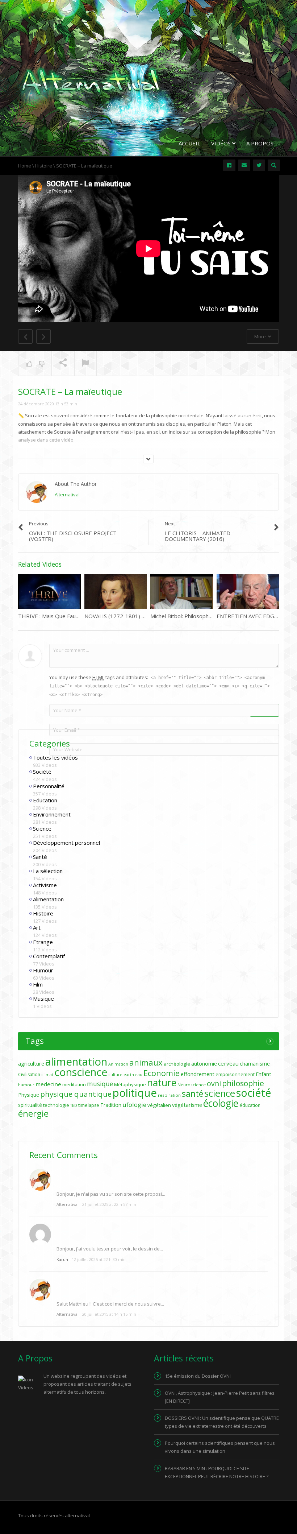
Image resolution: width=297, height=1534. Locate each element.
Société (42, 771)
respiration (169, 1095)
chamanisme (255, 1063)
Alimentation (48, 899)
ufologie (134, 1104)
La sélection (48, 870)
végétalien (159, 1105)
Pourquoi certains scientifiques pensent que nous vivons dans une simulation (220, 1447)
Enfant (263, 1074)
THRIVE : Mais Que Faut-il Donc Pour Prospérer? (79, 616)
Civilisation (29, 1074)
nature (161, 1082)
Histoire (43, 913)
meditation (74, 1084)
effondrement (197, 1074)
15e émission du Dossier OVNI (198, 1376)
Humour (43, 970)
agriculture (31, 1063)
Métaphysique (130, 1084)
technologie (56, 1105)
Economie (161, 1072)
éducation (249, 1105)
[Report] (85, 363)
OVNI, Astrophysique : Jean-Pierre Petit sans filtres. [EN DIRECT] (220, 1397)
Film (38, 984)
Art (37, 927)
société (253, 1093)
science (219, 1093)
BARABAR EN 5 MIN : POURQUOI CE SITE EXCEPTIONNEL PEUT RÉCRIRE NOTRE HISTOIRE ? (216, 1472)
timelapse (88, 1105)
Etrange (43, 942)
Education (45, 800)
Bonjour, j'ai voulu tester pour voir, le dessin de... (110, 1248)
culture (115, 1074)
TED (73, 1105)
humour (26, 1084)
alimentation (76, 1061)
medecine (48, 1084)
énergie (33, 1113)
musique (100, 1084)
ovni (214, 1083)
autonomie (204, 1063)
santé (192, 1093)
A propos (259, 143)
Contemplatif (49, 956)
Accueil (189, 143)
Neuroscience (191, 1084)
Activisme (45, 885)
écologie (220, 1103)
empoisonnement (235, 1074)
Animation (118, 1064)
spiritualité (30, 1104)
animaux (146, 1062)
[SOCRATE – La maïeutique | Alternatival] (90, 81)
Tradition (110, 1104)
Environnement (52, 814)
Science (42, 828)
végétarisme (187, 1104)
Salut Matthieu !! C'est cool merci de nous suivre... (110, 1304)
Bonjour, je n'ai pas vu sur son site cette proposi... (111, 1194)
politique (135, 1093)
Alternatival (67, 494)
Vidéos (221, 143)
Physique (28, 1094)
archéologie (177, 1063)
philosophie (243, 1083)
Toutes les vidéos (55, 757)
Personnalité (48, 786)
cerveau (228, 1063)
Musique (43, 998)
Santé (40, 856)
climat (47, 1074)
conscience (80, 1072)
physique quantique (76, 1094)
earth (129, 1074)
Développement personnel (66, 842)
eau (138, 1074)
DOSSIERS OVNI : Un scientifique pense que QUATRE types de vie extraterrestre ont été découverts (222, 1422)
